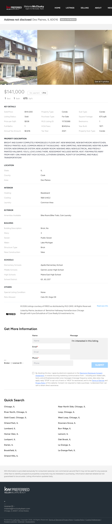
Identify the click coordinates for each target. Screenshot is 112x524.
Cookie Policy (79, 520)
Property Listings (10, 522)
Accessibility (30, 522)
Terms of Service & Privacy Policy (61, 520)
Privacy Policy (40, 383)
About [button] (98, 8)
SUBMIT (99, 365)
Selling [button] (85, 8)
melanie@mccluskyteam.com (17, 508)
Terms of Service (98, 380)
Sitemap (21, 522)
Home (57, 8)
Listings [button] (70, 8)
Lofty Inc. (16, 520)
